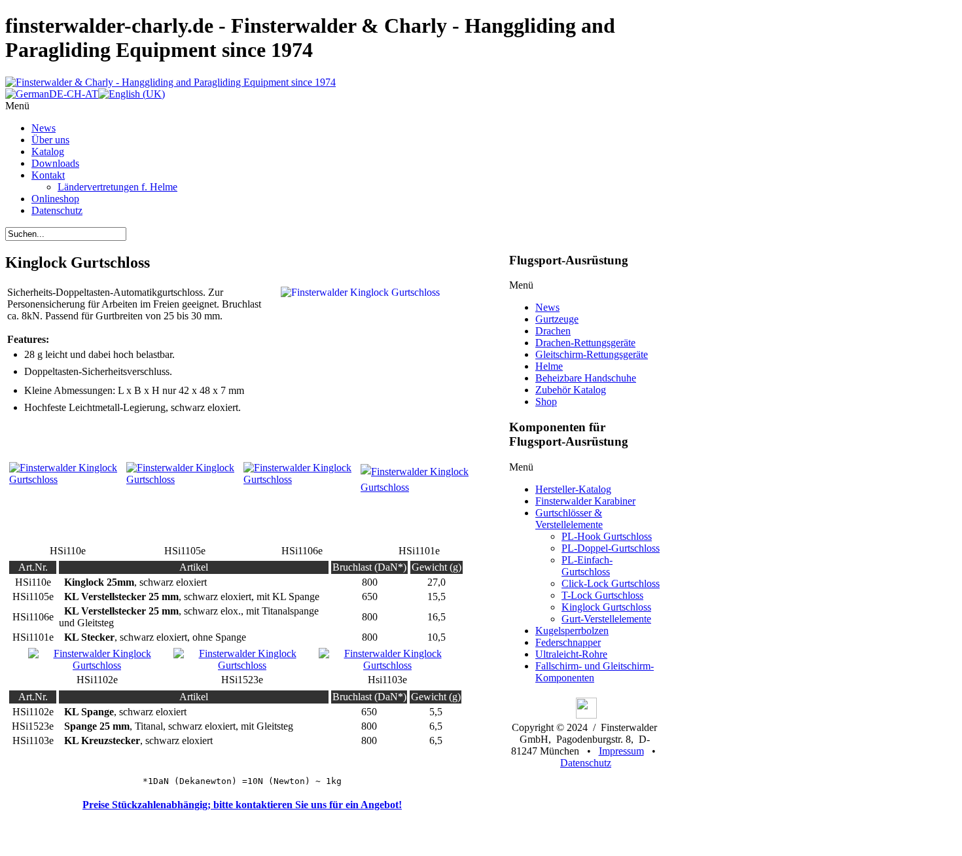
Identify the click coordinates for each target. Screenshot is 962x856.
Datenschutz (585, 762)
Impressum (621, 751)
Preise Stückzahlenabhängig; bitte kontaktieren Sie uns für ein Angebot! (242, 804)
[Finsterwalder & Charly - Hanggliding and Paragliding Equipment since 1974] (170, 82)
